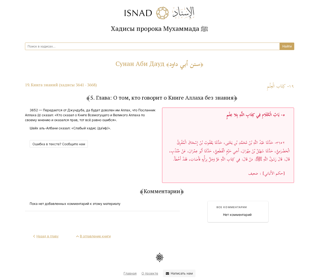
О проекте (150, 273)
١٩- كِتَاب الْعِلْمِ (280, 86)
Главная (130, 273)
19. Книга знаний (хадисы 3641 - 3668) (61, 84)
